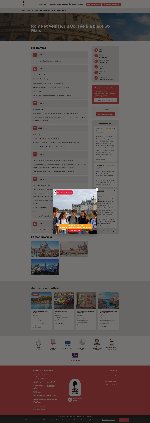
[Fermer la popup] (96, 189)
